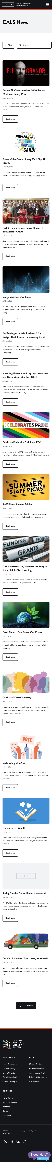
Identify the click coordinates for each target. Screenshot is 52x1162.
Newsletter (7, 1098)
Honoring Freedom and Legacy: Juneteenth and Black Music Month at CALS (25, 375)
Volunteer (6, 1106)
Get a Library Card (10, 1077)
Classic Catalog (9, 1081)
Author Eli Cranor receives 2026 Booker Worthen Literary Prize (24, 92)
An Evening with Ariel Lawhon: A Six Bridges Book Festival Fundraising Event (24, 335)
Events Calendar (9, 1073)
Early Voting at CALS (14, 763)
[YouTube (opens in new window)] (18, 1141)
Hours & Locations (10, 1064)
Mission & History (36, 1064)
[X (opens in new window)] (12, 1141)
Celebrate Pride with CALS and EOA (22, 442)
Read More (10, 118)
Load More (28, 1005)
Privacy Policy (7, 1133)
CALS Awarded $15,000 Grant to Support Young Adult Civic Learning (25, 568)
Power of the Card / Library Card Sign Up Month (24, 161)
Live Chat (39, 1156)
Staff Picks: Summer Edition (18, 504)
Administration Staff (37, 1073)
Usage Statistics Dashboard (17, 297)
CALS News (34, 1081)
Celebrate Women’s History (17, 697)
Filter (10, 45)
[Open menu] (48, 5)
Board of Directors (36, 1068)
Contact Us (7, 1115)
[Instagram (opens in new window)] (24, 1141)
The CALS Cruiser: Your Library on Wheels (25, 958)
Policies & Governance (38, 1077)
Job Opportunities (10, 1102)
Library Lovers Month (14, 828)
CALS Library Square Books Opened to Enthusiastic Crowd (23, 229)
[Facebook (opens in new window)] (6, 1141)
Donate (5, 1111)
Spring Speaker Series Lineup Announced (24, 893)
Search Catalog (9, 1068)
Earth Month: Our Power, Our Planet (22, 632)
